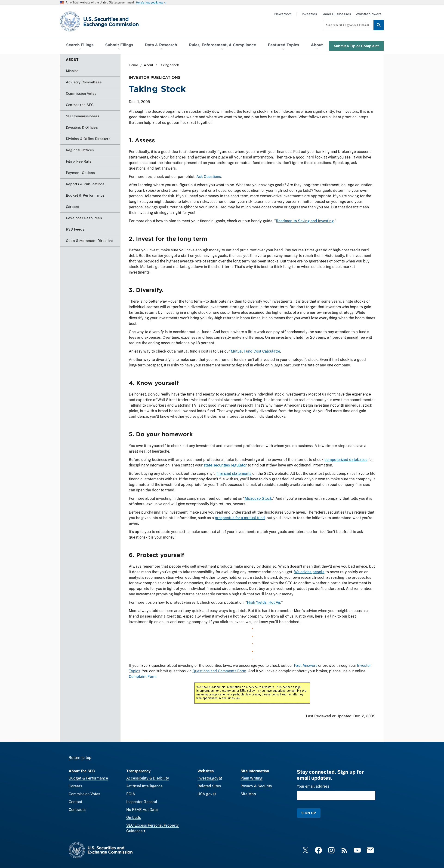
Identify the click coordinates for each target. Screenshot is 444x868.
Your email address (313, 786)
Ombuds (133, 817)
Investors (309, 14)
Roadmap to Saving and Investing (305, 221)
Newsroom (283, 14)
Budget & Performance (88, 778)
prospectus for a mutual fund (240, 518)
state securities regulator (225, 465)
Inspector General (141, 802)
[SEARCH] (378, 25)
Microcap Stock (258, 498)
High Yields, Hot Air (263, 602)
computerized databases (345, 459)
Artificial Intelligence (144, 786)
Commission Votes (84, 794)
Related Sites (209, 786)
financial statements (233, 473)
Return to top (80, 757)
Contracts (77, 809)
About (148, 65)
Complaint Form (143, 676)
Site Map (248, 794)
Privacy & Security (256, 786)
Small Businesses (336, 14)
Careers (75, 786)
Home (133, 65)
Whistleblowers (369, 14)
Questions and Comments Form (219, 671)
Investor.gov (207, 778)
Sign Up (308, 813)
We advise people (309, 572)
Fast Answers (305, 665)
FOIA (130, 794)
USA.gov (204, 794)
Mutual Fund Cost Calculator (255, 351)
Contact (75, 802)
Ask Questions (208, 176)
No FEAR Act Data (142, 809)
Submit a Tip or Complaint (356, 46)
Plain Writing (251, 778)
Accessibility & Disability (147, 778)
